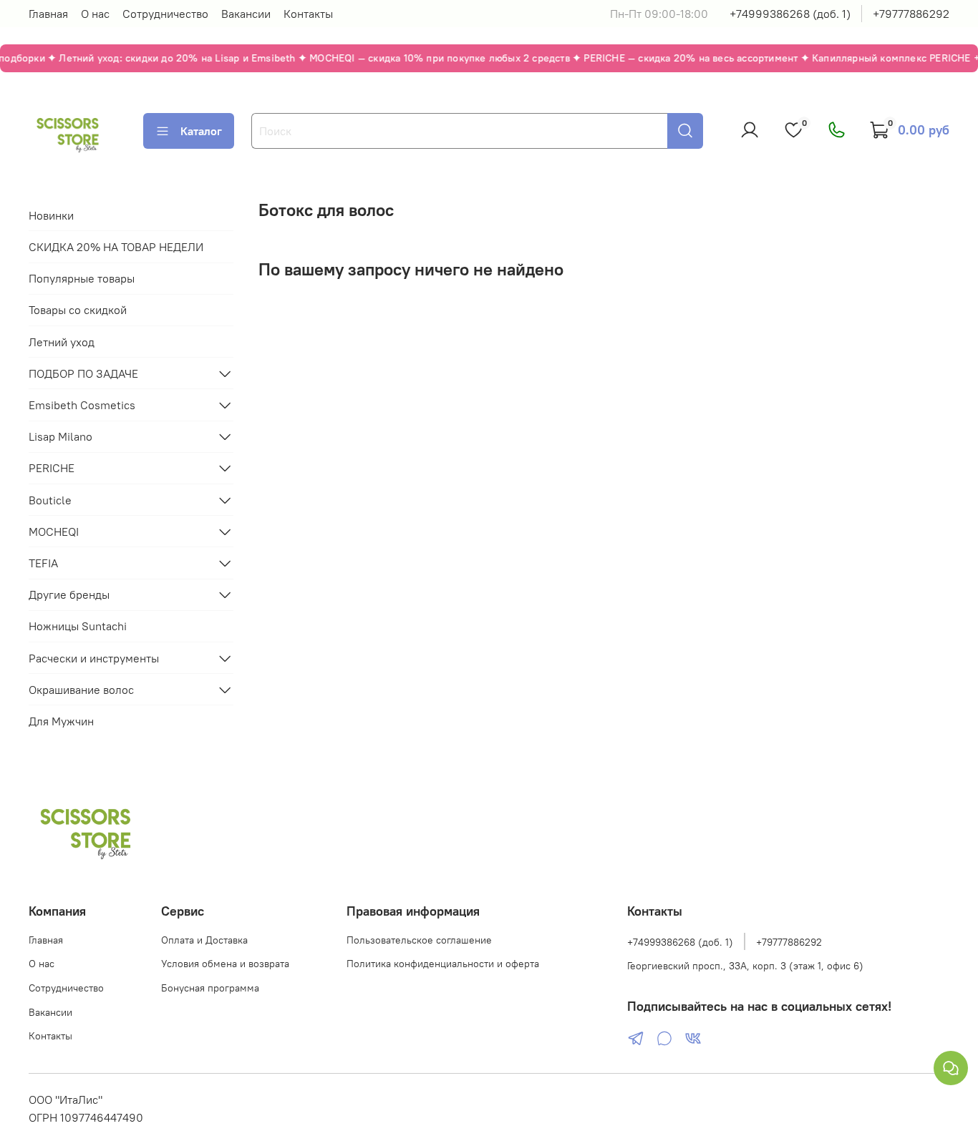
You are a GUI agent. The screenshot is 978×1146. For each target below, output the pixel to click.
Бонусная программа (210, 987)
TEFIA (43, 563)
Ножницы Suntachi (78, 626)
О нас (95, 13)
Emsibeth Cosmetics (82, 405)
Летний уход (62, 342)
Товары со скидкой (78, 310)
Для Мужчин (61, 721)
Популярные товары (82, 278)
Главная (48, 13)
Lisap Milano (60, 436)
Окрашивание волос (81, 689)
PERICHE (51, 468)
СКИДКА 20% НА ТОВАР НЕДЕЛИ (116, 247)
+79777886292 (911, 13)
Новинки (51, 215)
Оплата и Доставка (204, 940)
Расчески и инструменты (94, 658)
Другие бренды (69, 594)
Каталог (201, 131)
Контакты (308, 13)
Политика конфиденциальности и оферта (443, 963)
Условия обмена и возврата (225, 963)
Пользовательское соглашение (419, 940)
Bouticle (50, 500)
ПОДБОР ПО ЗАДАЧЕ (83, 373)
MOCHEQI (54, 531)
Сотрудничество (165, 13)
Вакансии (246, 13)
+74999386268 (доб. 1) (790, 13)
